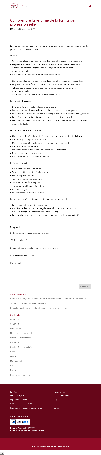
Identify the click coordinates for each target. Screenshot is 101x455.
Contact (57, 408)
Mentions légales (17, 395)
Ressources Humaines (20, 375)
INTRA (32, 29)
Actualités (14, 319)
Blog (55, 400)
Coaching (14, 324)
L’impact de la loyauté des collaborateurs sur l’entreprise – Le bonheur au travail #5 (48, 299)
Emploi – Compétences (20, 338)
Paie (12, 365)
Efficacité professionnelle (21, 333)
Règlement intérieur (18, 400)
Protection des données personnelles (26, 408)
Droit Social (24, 29)
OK (2, 453)
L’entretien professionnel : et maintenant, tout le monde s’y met (38, 308)
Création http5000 (60, 446)
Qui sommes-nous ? (62, 395)
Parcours (14, 370)
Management (16, 361)
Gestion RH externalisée (21, 347)
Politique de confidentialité (21, 404)
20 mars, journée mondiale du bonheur (28, 303)
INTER (13, 351)
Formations (15, 342)
